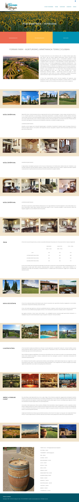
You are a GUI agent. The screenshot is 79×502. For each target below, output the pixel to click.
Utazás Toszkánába (48, 6)
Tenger (56, 6)
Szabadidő (69, 6)
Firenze (74, 6)
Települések (62, 6)
